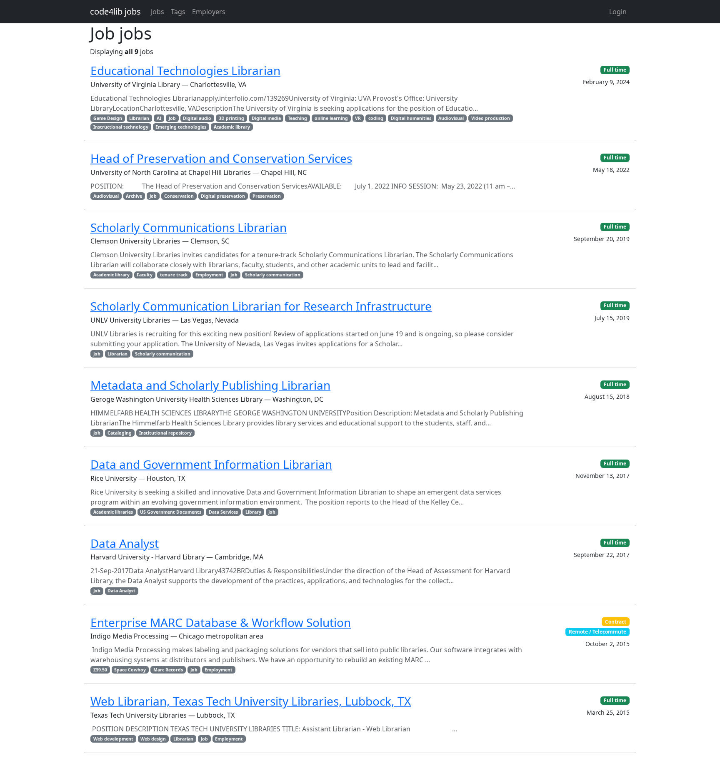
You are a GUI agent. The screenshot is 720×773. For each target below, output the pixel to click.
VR (358, 118)
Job (172, 118)
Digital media (266, 118)
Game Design (107, 118)
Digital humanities (411, 118)
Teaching (297, 118)
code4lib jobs (115, 11)
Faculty (144, 275)
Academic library (232, 127)
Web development (113, 739)
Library (253, 512)
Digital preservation (223, 196)
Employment (209, 275)
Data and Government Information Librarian (211, 464)
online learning (331, 118)
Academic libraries (113, 512)
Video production (490, 118)
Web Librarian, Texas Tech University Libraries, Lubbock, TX (250, 701)
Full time (615, 69)
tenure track (174, 275)
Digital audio (197, 118)
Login (618, 11)
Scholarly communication (272, 275)
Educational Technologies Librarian (185, 70)
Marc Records (168, 670)
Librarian (139, 118)
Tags (178, 11)
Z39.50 (100, 670)
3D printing (231, 118)
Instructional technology (120, 127)
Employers (208, 11)
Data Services (223, 512)
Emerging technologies (180, 127)
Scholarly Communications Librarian (188, 227)
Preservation (266, 196)
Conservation (179, 196)
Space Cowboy (130, 670)
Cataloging (120, 433)
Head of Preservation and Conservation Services (221, 158)
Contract (615, 621)
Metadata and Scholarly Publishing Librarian (210, 385)
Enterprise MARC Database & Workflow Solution (220, 622)
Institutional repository (165, 433)
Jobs (157, 11)
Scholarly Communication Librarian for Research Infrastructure (261, 306)
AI (159, 118)
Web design (153, 739)
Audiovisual (451, 118)
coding (375, 118)
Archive (134, 196)
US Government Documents (170, 512)
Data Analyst (124, 543)
